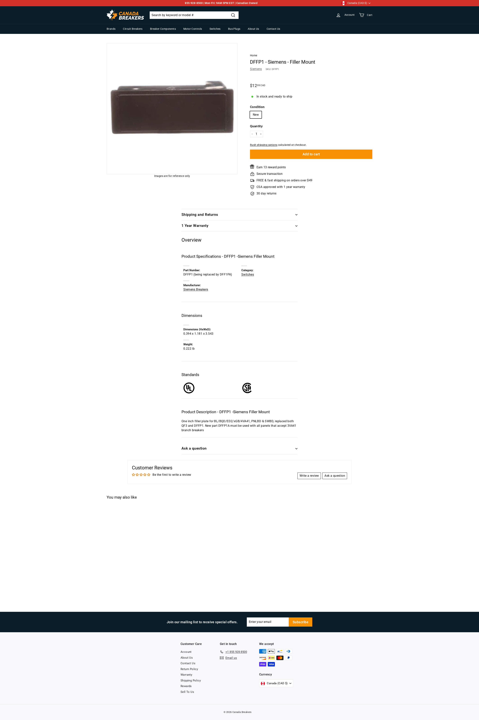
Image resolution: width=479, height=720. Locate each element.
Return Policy (189, 669)
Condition (257, 107)
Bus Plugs (234, 28)
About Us (253, 28)
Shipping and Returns (199, 214)
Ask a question (194, 448)
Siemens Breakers (195, 289)
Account (186, 652)
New (256, 114)
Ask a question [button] (334, 475)
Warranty (186, 674)
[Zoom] (172, 108)
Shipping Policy (191, 680)
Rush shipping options (263, 144)
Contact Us (273, 28)
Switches (215, 28)
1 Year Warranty (194, 225)
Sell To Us (187, 692)
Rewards (186, 686)
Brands (111, 28)
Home (253, 55)
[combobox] (194, 15)
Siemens (256, 69)
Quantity (256, 126)
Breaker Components (163, 28)
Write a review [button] (309, 475)
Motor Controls (192, 28)
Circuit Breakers (132, 28)
